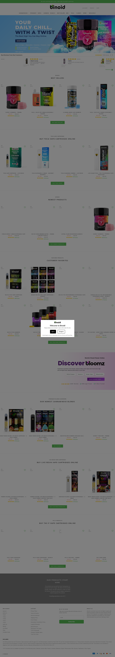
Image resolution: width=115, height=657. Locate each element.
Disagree (61, 331)
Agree (53, 331)
